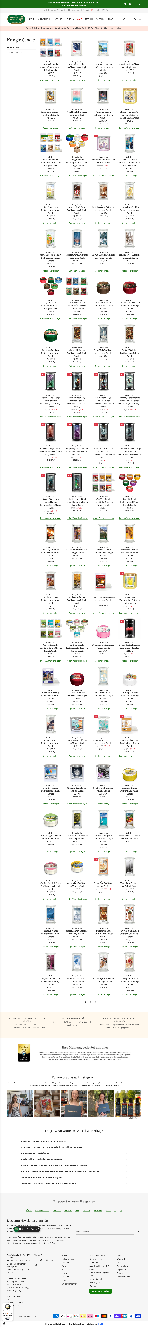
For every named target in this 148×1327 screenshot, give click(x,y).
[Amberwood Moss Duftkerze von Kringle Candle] (77, 581)
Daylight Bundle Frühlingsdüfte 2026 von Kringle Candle (77, 162)
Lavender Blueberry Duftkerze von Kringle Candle (50, 695)
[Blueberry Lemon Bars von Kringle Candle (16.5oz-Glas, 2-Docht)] (129, 95)
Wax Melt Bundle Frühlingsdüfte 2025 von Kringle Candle (51, 648)
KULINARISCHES (42, 1210)
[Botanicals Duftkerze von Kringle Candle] (103, 628)
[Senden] (138, 1231)
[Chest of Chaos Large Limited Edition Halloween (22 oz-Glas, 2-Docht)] (103, 432)
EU (115, 1210)
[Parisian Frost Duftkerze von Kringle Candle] (129, 238)
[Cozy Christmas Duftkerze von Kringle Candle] (103, 581)
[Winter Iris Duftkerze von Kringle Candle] (77, 962)
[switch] (7, 1318)
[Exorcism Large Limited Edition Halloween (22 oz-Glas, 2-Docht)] (50, 432)
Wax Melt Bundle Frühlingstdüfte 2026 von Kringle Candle (50, 162)
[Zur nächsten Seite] (100, 1002)
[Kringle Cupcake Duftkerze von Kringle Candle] (103, 286)
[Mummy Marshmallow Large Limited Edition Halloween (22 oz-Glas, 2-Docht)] (129, 381)
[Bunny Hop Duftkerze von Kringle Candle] (103, 143)
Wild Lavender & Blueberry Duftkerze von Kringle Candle (129, 162)
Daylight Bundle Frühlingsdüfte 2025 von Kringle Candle (77, 648)
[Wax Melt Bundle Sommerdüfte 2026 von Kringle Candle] (50, 48)
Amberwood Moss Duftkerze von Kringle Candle (77, 600)
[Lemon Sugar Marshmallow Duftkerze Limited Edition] (129, 581)
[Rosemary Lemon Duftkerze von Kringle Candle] (129, 771)
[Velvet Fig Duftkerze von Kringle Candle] (77, 533)
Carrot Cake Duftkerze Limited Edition (103, 884)
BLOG (108, 1210)
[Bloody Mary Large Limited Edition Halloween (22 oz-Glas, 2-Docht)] (50, 482)
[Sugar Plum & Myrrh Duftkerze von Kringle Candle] (50, 962)
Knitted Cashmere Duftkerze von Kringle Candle (50, 743)
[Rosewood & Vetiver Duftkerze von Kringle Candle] (129, 533)
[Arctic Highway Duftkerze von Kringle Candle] (77, 914)
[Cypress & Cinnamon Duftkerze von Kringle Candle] (129, 914)
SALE (77, 1210)
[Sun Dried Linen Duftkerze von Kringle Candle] (50, 191)
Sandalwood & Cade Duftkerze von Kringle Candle (103, 695)
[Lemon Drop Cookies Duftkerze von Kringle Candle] (129, 191)
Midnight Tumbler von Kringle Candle (77, 789)
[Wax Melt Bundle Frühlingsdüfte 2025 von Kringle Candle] (50, 628)
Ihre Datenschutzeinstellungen (83, 1324)
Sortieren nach (13, 47)
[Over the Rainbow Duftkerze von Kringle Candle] (50, 771)
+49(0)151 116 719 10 (109, 10)
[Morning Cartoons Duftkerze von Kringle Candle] (129, 676)
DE (121, 1210)
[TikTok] (139, 4)
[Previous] (10, 1103)
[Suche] (129, 19)
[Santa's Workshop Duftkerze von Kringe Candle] (129, 334)
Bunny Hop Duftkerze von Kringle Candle (103, 161)
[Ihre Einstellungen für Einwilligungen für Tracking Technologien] (4, 1323)
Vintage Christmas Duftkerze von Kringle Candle (77, 353)
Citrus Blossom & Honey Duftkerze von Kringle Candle (50, 258)
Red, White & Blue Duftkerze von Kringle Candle (77, 67)
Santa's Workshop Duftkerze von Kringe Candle (129, 353)
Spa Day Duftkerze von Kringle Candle (103, 789)
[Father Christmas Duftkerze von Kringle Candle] (77, 676)
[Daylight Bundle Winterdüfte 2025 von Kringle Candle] (50, 286)
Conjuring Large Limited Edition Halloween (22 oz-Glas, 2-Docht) (77, 451)
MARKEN (86, 1210)
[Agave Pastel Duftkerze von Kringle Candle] (103, 724)
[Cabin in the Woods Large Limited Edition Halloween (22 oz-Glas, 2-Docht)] (129, 432)
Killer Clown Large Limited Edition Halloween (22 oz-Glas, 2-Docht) (103, 402)
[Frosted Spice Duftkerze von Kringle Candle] (103, 962)
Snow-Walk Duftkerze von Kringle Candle (103, 351)
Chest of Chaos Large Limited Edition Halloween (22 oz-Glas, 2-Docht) (103, 452)
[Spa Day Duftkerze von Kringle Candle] (103, 771)
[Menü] (11, 1304)
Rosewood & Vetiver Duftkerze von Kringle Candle (129, 552)
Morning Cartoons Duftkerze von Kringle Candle (129, 695)
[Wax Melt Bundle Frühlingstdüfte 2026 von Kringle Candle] (50, 143)
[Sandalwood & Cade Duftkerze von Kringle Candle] (103, 676)
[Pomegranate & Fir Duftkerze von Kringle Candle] (129, 962)
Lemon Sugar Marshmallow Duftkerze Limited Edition (129, 600)
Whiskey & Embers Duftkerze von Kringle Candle (50, 552)
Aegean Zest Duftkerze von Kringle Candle (77, 884)
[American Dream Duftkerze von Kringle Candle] (103, 95)
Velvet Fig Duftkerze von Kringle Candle (77, 551)
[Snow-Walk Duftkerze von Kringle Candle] (103, 334)
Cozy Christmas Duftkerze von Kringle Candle (103, 598)
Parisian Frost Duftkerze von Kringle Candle (129, 256)
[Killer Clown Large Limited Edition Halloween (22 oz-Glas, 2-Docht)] (103, 381)
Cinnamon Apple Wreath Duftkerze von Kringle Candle (129, 305)
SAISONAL (98, 1210)
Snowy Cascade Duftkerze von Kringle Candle (103, 256)
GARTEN (68, 1210)
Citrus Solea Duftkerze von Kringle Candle (50, 113)
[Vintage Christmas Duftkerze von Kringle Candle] (77, 334)
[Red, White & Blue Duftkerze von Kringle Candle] (77, 48)
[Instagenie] (135, 1119)
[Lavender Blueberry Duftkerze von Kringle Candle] (50, 676)
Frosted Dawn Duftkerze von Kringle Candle (77, 256)
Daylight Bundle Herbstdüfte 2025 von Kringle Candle (129, 502)
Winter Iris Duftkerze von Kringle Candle (77, 980)
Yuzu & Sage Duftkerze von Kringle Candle (51, 837)
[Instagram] (124, 4)
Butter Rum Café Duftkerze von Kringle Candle (103, 934)
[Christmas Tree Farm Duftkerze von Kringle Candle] (50, 334)
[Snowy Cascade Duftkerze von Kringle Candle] (103, 238)
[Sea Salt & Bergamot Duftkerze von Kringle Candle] (103, 819)
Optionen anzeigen (77, 80)
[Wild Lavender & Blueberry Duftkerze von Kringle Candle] (129, 143)
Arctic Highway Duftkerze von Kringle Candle (77, 932)
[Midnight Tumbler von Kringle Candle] (77, 771)
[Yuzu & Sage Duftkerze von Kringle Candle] (50, 819)
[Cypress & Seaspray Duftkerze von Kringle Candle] (103, 48)
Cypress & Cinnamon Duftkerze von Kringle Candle (129, 934)
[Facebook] (119, 4)
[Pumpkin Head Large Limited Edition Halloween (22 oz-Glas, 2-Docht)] (77, 381)
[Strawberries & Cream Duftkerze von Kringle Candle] (77, 191)
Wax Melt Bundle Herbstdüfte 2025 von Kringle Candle (103, 502)
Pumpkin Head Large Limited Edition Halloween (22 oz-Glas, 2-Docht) (77, 402)
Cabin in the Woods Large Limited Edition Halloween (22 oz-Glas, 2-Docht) (129, 452)
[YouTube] (134, 4)
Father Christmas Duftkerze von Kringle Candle (77, 695)
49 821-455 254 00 (23, 1261)
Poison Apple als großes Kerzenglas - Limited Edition (129, 648)
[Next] (137, 1103)
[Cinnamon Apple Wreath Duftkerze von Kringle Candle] (129, 286)
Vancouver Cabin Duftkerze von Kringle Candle (103, 552)
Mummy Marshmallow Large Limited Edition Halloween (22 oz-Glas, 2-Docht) (129, 402)
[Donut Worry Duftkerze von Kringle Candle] (77, 724)
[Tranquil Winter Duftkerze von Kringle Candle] (50, 914)
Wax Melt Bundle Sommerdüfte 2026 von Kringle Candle (50, 67)
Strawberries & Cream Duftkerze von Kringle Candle (77, 210)
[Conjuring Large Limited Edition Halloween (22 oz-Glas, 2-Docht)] (77, 432)
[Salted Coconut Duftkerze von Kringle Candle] (103, 191)
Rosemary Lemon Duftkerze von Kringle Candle (129, 791)
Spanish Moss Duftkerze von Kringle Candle (77, 837)
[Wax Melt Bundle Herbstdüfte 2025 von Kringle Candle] (103, 482)
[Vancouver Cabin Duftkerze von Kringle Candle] (103, 533)
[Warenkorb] (139, 19)
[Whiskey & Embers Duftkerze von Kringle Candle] (50, 533)
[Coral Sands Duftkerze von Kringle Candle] (77, 95)
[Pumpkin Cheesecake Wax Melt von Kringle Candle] (129, 724)
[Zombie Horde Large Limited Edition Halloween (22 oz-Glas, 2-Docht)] (50, 381)
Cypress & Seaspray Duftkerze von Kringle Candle (103, 67)
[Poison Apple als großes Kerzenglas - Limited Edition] (129, 628)
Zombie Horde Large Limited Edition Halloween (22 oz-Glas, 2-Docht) (50, 402)
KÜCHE (29, 1210)
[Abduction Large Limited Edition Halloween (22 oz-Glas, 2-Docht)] (77, 482)
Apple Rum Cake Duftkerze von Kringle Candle (50, 600)
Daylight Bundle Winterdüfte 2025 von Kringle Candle (50, 305)
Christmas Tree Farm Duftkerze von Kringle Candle (50, 353)
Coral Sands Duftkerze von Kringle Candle (77, 113)
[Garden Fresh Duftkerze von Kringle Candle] (129, 819)
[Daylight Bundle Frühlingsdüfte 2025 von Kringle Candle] (77, 628)
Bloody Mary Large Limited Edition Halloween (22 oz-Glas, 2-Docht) (50, 503)
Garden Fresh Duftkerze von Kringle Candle (129, 837)
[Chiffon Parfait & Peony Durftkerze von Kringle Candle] (50, 867)
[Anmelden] (134, 19)
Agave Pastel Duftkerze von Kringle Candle (103, 741)
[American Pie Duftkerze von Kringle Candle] (129, 48)
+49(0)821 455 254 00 (47, 10)
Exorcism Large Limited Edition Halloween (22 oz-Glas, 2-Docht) (50, 451)
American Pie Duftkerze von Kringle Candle (129, 65)
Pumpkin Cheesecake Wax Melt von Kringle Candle (129, 743)
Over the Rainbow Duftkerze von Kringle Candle (50, 791)
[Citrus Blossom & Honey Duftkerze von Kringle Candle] (50, 238)
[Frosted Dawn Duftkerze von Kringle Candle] (77, 238)
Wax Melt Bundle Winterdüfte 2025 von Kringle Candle (77, 305)
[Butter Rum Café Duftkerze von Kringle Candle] (103, 914)
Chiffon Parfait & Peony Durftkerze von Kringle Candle (50, 886)
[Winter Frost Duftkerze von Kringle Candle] (129, 867)
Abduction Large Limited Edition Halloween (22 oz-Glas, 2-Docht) (77, 502)
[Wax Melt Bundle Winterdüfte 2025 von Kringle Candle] (77, 286)
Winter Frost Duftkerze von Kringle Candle (130, 884)
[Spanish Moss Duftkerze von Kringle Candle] (77, 819)
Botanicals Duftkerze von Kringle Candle (103, 646)
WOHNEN (57, 1210)
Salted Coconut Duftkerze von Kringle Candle (103, 208)
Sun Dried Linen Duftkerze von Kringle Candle (50, 210)
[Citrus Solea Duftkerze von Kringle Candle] (50, 95)
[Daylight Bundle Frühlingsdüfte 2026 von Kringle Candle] (77, 143)
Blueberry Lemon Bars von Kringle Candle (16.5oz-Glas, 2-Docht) (129, 115)
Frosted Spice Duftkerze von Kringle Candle (103, 980)
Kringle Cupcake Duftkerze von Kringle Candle (103, 305)
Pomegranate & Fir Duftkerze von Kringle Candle (129, 981)
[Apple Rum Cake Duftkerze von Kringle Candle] (50, 581)
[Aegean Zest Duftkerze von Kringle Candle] (77, 867)
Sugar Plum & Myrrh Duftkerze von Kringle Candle (50, 981)
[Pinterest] (129, 4)
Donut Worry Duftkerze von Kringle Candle (77, 741)
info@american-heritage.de (76, 10)
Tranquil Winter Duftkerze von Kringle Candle (50, 934)
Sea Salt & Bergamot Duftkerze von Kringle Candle (103, 838)
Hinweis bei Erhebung (55, 1324)
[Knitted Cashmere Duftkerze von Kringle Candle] (50, 724)
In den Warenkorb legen (50, 80)
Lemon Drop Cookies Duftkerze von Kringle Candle (129, 210)
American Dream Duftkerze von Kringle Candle (103, 115)
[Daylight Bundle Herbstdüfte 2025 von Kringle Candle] (129, 482)
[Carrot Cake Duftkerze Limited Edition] (103, 867)
